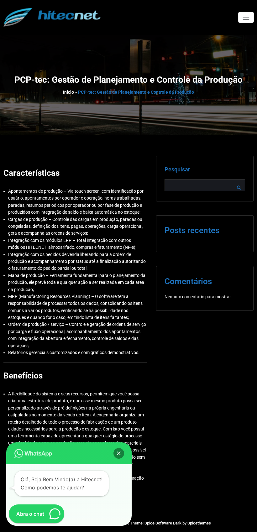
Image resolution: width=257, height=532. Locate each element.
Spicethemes (199, 523)
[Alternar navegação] (246, 17)
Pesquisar (177, 169)
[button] (118, 453)
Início (68, 92)
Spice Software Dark (162, 523)
